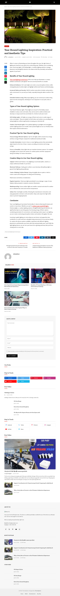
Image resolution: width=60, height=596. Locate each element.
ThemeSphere (38, 590)
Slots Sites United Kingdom (21, 406)
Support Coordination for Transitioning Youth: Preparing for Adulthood (33, 483)
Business (6, 46)
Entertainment (32, 593)
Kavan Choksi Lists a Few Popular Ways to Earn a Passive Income (15, 308)
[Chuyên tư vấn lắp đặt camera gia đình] (30, 454)
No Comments (37, 57)
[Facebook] (5, 67)
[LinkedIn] (5, 73)
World (26, 593)
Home (5, 6)
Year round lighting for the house (12, 231)
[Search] (54, 2)
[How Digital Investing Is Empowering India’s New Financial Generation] (16, 276)
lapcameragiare (9, 473)
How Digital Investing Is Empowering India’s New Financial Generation (16, 285)
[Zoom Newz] (30, 2)
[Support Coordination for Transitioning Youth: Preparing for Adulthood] (8, 485)
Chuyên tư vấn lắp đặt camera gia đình (15, 471)
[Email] (5, 82)
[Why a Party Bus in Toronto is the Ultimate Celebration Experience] (8, 492)
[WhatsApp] (5, 79)
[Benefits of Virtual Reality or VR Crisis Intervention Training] (43, 276)
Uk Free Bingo (17, 401)
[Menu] (6, 2)
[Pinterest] (5, 76)
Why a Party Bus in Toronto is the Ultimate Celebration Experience (32, 490)
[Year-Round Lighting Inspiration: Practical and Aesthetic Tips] (30, 26)
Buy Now (39, 593)
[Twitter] (5, 70)
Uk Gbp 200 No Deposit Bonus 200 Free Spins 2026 (27, 412)
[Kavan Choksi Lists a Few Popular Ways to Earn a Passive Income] (16, 298)
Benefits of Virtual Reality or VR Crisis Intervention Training (41, 285)
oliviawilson (11, 57)
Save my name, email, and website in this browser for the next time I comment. (26, 351)
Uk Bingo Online (9, 392)
